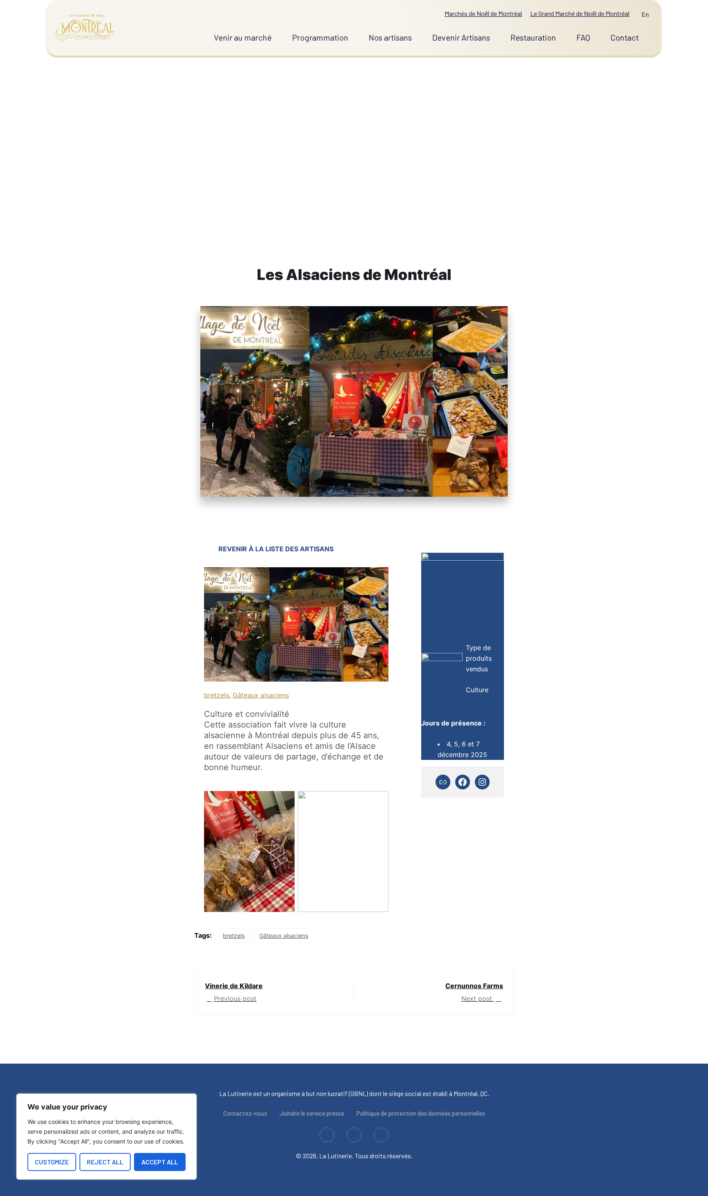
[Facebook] (462, 782)
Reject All (105, 1162)
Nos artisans (390, 37)
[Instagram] (482, 782)
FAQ (583, 37)
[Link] (443, 782)
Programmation (320, 37)
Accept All (159, 1162)
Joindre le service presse (311, 1113)
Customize (52, 1162)
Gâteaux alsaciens (261, 695)
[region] (106, 1137)
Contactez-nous (245, 1113)
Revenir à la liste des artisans (276, 549)
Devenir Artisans (461, 37)
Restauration (533, 37)
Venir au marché (243, 37)
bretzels (216, 695)
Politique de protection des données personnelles (420, 1113)
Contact (624, 37)
